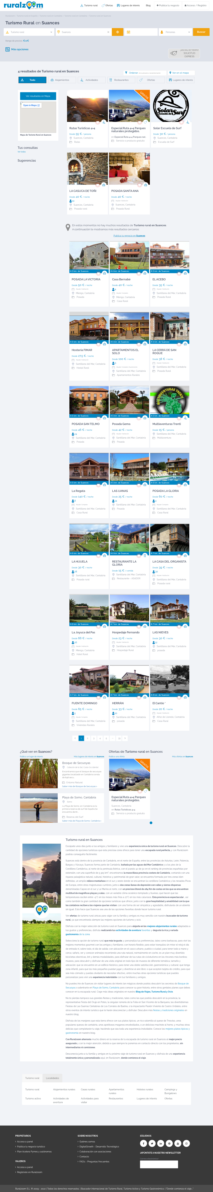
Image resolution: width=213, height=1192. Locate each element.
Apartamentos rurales (116, 1091)
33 (119, 738)
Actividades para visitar (90, 1100)
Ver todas (22, 152)
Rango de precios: (14, 41)
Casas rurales (88, 1089)
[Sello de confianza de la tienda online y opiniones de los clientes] (89, 1171)
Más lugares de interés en (89, 757)
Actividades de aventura (61, 1100)
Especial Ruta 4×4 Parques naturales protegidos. (139, 137)
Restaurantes (116, 1098)
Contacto (84, 1156)
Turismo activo (33, 1098)
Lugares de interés (130, 5)
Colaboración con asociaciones (95, 1151)
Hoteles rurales (145, 1089)
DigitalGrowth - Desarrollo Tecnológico (99, 1146)
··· (112, 738)
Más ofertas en (182, 757)
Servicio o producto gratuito (130, 140)
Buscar (201, 31)
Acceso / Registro (196, 5)
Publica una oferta (117, 757)
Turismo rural (91, 5)
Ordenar (144, 72)
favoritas (133, 930)
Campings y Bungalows (171, 1091)
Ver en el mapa (180, 72)
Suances (115, 806)
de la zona (78, 934)
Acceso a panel (25, 1141)
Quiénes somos (87, 1141)
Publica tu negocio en (129, 235)
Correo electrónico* (149, 1159)
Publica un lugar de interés (31, 757)
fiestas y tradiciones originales (168, 1010)
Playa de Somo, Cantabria (106, 987)
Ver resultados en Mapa (38, 96)
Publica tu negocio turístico (31, 1146)
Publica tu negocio (169, 5)
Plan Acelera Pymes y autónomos (34, 1151)
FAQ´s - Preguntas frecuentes (94, 1161)
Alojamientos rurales (64, 1089)
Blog (148, 5)
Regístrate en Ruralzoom (29, 1172)
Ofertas (109, 5)
